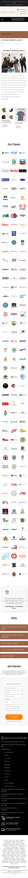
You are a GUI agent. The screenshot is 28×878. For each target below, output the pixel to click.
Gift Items (5, 851)
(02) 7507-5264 (23, 13)
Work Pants (11, 862)
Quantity (7, 699)
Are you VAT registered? (8, 656)
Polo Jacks (23, 854)
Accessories (5, 840)
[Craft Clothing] (8, 12)
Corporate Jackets (22, 845)
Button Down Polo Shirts (9, 844)
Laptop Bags (23, 852)
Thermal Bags (23, 856)
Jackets (8, 852)
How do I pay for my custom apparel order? (13, 649)
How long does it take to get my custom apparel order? (12, 636)
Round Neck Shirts (6, 856)
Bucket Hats (22, 843)
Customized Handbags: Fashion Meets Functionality (13, 789)
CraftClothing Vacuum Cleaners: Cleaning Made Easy (13, 803)
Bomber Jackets (15, 843)
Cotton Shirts (7, 847)
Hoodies (4, 852)
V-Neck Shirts (14, 859)
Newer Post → (18, 126)
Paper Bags (12, 854)
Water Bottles (12, 861)
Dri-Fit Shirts (21, 847)
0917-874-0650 (23, 11)
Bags (14, 841)
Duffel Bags (22, 848)
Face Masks (17, 849)
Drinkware (17, 848)
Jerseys (12, 852)
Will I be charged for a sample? (9, 643)
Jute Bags (17, 852)
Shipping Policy (7, 764)
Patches (17, 854)
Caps (23, 844)
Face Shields (22, 849)
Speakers (13, 856)
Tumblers (17, 858)
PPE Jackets (23, 855)
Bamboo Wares (19, 841)
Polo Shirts (10, 855)
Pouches (15, 855)
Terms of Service (7, 758)
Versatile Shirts (19, 123)
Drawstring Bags (14, 847)
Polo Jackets (4, 855)
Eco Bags (5, 849)
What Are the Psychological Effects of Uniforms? (12, 812)
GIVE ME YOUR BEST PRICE (14, 717)
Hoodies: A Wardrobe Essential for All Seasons (12, 794)
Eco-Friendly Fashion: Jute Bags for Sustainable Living (13, 798)
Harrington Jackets (12, 851)
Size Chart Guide (7, 770)
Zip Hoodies (17, 862)
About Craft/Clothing (8, 752)
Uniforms (22, 858)
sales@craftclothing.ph (6, 749)
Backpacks (22, 840)
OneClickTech (14, 873)
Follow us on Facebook (9, 786)
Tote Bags (6, 858)
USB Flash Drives (7, 859)
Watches (18, 861)
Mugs (4, 854)
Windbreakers (23, 861)
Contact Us (6, 755)
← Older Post (5, 125)
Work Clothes (5, 862)
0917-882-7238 (23, 9)
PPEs (19, 855)
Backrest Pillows (9, 841)
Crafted (24, 872)
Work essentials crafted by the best (6, 121)
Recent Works (7, 773)
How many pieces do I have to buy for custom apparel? (13, 628)
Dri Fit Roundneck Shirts (8, 848)
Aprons (17, 840)
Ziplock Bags (23, 862)
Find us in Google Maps (9, 783)
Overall (8, 854)
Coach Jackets (5, 845)
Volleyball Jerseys (5, 861)
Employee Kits (10, 849)
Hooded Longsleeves (21, 851)
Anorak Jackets (12, 840)
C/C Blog (6, 780)
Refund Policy (7, 767)
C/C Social (6, 777)
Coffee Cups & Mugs (13, 845)
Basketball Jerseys (7, 843)
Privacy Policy (7, 761)
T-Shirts (17, 856)
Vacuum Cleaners (14, 863)
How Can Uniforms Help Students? (9, 808)
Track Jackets (11, 858)
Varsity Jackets (21, 859)
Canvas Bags (18, 844)
